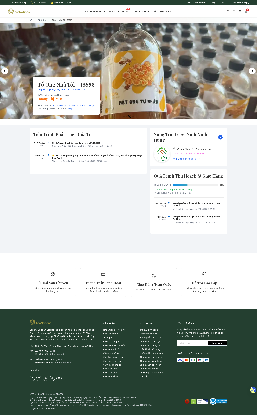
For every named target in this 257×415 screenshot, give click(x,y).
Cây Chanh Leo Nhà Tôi (114, 345)
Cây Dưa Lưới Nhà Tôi (113, 357)
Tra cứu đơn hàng (18, 2)
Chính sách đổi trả (149, 368)
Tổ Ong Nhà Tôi (110, 337)
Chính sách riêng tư (150, 345)
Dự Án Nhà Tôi (142, 11)
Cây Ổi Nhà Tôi (110, 368)
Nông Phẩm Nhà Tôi (95, 11)
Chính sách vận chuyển (151, 357)
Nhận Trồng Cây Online (114, 329)
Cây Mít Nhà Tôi (110, 376)
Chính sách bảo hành (150, 364)
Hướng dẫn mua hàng (151, 337)
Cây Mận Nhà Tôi (111, 349)
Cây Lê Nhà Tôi (110, 372)
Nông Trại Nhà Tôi (119, 10)
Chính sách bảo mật (150, 341)
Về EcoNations (161, 11)
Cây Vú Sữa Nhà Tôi (112, 364)
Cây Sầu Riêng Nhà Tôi (113, 341)
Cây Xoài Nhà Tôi (111, 333)
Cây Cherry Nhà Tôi (112, 361)
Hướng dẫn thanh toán (151, 353)
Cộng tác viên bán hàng (196, 2)
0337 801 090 (40, 2)
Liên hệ (224, 2)
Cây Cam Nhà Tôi (111, 353)
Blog (213, 2)
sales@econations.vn (45, 362)
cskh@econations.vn (62, 2)
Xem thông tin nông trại (185, 158)
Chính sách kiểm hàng (151, 361)
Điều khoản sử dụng (150, 349)
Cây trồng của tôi (148, 333)
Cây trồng (41, 20)
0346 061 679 (41, 354)
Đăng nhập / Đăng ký (240, 2)
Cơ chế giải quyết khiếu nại (153, 372)
